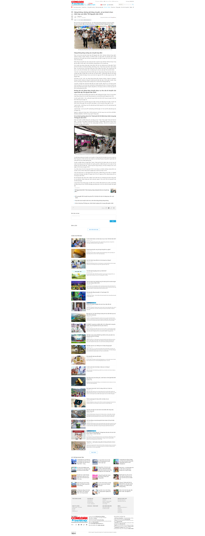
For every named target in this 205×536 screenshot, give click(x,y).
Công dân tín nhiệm (105, 507)
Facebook (98, 1)
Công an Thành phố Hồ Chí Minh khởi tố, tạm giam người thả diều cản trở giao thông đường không (126, 484)
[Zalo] (72, 14)
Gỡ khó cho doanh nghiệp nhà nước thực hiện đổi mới (98, 304)
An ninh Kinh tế (75, 511)
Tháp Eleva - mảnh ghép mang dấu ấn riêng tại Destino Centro (100, 442)
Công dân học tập (91, 7)
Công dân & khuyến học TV (122, 507)
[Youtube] (81, 525)
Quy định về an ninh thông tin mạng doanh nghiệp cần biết (104, 491)
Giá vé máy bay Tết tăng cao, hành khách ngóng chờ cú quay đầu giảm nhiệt (94, 203)
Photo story (120, 512)
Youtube (106, 1)
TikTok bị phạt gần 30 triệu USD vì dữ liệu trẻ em (97, 399)
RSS (72, 524)
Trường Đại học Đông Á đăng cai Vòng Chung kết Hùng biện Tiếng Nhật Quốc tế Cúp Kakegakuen (126, 461)
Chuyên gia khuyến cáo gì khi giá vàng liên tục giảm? (98, 249)
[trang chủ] (83, 3)
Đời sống (73, 508)
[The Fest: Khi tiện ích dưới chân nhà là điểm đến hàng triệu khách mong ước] (78, 413)
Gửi (113, 221)
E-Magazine (120, 509)
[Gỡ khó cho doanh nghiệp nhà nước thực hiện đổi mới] (78, 306)
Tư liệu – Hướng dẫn (91, 503)
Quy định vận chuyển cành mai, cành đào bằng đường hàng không (91, 200)
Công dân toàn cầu (105, 502)
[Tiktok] (84, 525)
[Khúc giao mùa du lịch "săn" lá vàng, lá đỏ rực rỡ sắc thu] (78, 392)
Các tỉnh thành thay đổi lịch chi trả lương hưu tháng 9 (98, 260)
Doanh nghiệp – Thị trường (77, 507)
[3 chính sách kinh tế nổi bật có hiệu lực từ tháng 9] (78, 370)
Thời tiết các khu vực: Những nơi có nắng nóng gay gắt (99, 345)
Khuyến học (84, 7)
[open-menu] (133, 7)
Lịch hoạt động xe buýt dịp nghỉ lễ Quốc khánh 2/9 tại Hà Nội (100, 420)
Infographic (120, 511)
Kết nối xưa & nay (90, 502)
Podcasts (119, 508)
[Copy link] (72, 17)
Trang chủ (73, 9)
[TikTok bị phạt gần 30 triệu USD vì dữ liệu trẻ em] (78, 402)
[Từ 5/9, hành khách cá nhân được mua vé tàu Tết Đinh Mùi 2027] (78, 242)
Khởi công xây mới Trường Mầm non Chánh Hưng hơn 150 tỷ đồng (83, 484)
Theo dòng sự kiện (77, 7)
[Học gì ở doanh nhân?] (101, 302)
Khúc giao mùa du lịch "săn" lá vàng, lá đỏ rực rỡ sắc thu (99, 388)
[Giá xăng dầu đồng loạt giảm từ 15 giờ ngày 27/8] (78, 296)
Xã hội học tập (90, 501)
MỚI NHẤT (104, 4)
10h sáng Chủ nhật (105, 508)
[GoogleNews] (87, 525)
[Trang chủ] (71, 7)
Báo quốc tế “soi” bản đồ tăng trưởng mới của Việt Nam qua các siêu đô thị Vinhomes (101, 314)
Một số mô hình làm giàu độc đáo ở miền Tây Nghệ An (126, 491)
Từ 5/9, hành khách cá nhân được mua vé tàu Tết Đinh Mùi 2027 (101, 238)
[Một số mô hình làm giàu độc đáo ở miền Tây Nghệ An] (116, 492)
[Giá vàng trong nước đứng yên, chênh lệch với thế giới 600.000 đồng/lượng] (78, 381)
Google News (116, 1)
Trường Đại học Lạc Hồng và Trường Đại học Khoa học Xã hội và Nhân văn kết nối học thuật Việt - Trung (83, 461)
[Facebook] (72, 12)
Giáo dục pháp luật (99, 7)
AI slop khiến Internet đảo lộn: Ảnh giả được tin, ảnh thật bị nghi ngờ (104, 461)
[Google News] (113, 17)
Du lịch (73, 509)
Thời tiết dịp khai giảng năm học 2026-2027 (96, 270)
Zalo (102, 1)
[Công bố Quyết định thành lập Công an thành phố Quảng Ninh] (95, 477)
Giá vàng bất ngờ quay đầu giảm (93, 356)
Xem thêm (93, 452)
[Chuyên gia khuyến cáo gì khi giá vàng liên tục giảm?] (78, 253)
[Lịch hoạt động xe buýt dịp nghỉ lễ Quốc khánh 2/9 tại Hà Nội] (78, 424)
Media (131, 7)
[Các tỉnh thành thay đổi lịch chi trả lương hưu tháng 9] (78, 264)
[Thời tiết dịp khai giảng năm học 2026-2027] (78, 274)
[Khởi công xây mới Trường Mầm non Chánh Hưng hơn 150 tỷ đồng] (74, 484)
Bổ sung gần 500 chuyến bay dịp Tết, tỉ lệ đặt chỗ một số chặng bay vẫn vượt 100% (94, 197)
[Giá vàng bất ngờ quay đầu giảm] (78, 360)
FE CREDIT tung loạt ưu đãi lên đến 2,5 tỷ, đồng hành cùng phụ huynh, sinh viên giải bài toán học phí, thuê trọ (100, 325)
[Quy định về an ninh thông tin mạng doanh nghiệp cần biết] (95, 492)
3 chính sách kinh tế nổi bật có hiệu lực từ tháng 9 (97, 367)
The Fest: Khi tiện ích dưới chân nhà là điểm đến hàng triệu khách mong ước (99, 410)
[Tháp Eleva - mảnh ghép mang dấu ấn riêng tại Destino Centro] (78, 445)
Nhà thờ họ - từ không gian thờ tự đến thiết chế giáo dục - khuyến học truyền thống (126, 469)
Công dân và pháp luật (122, 501)
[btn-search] (133, 4)
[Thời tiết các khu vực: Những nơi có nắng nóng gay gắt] (78, 349)
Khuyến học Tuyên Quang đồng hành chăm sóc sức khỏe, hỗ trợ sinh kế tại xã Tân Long (83, 477)
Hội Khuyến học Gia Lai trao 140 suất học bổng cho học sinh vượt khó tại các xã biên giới (125, 477)
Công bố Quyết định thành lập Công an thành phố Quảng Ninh (104, 476)
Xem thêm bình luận (93, 229)
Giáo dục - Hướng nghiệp (106, 501)
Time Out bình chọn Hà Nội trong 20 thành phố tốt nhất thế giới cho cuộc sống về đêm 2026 (101, 282)
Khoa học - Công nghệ (115, 7)
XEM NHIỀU (110, 4)
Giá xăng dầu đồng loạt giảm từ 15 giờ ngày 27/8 (97, 292)
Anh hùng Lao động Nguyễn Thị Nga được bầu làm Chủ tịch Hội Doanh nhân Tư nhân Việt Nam (100, 433)
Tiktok (111, 1)
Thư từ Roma (104, 503)
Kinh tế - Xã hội (107, 7)
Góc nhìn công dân (125, 7)
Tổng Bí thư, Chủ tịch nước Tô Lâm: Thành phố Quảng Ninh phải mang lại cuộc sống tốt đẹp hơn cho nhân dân (105, 469)
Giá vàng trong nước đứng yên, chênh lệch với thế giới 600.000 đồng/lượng (101, 378)
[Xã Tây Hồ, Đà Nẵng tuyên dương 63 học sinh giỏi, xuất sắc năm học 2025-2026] (74, 469)
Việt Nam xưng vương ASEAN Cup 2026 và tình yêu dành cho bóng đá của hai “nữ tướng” (100, 335)
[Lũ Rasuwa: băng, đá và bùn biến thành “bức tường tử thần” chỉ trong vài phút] (74, 492)
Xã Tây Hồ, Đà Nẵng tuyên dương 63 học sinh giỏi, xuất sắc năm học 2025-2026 (83, 469)
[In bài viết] (72, 19)
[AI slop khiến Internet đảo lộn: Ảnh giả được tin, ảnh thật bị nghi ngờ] (95, 462)
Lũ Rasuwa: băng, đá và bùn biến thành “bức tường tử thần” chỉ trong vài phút (83, 491)
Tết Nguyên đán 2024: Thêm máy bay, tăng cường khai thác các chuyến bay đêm (92, 190)
